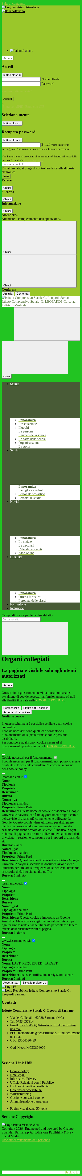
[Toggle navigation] (35, 357)
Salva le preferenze (34, 982)
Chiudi (7, 187)
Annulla (7, 293)
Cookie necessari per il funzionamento (27, 757)
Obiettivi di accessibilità (26, 1090)
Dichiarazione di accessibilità (29, 1086)
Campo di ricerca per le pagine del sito (27, 615)
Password (47, 83)
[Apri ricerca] (47, 324)
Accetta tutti (16, 712)
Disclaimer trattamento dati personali (26, 1140)
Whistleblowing (20, 1094)
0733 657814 (25, 1021)
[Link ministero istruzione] (20, 7)
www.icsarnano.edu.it (17, 940)
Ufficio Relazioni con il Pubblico (32, 1082)
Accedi (7, 58)
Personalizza (11, 707)
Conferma (22, 293)
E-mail (45, 144)
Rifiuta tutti (35, 707)
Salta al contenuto (13, 3)
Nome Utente (50, 79)
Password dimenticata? (17, 91)
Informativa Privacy (23, 1078)
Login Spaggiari (33, 160)
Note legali (17, 1075)
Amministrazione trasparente (29, 1101)
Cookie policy (19, 1071)
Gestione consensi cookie (27, 1097)
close (6, 376)
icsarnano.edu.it (12, 777)
